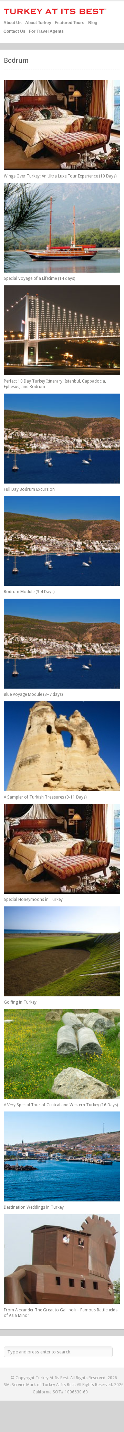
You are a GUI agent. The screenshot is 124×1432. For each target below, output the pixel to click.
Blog (92, 22)
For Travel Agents (46, 31)
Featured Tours (69, 22)
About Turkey (38, 22)
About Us (12, 22)
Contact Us (14, 31)
